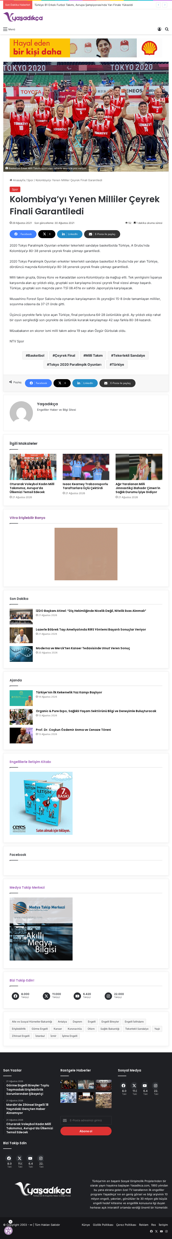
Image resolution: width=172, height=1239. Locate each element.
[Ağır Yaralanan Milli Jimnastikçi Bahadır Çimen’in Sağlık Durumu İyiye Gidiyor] (139, 467)
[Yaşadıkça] (23, 17)
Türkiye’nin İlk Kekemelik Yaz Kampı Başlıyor (69, 692)
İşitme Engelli (69, 1035)
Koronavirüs (75, 1028)
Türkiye (118, 364)
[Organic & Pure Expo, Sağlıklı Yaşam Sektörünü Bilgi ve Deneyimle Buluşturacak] (21, 717)
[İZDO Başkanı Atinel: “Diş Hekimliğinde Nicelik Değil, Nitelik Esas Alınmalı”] (21, 616)
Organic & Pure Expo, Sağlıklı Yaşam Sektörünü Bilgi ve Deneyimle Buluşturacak (96, 711)
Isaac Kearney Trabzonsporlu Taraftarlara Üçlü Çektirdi (85, 486)
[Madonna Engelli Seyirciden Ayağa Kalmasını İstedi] (68, 1084)
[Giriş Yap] (159, 29)
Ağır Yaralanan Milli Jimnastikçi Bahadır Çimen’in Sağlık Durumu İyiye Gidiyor (138, 488)
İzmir (53, 1035)
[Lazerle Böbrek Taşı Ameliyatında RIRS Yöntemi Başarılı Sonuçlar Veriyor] (21, 635)
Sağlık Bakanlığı (109, 1028)
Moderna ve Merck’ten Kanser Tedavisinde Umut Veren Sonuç (83, 648)
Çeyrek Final (65, 355)
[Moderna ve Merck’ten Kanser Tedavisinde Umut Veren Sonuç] (21, 654)
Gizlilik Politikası (103, 1224)
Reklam (143, 1224)
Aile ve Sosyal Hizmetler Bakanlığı (32, 1021)
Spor (30, 180)
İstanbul (40, 1035)
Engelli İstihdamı (134, 1021)
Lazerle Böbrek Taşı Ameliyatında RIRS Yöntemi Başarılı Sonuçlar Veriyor (91, 629)
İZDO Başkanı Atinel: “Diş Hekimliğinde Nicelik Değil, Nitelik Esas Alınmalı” (91, 611)
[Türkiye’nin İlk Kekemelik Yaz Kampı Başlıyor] (21, 698)
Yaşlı (157, 1028)
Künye (86, 1224)
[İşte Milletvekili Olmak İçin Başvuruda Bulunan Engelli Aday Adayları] (104, 1085)
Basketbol (36, 355)
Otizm (91, 1028)
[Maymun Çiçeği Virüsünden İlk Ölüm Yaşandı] (68, 1097)
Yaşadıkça (47, 403)
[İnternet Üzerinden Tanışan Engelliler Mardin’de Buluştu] (104, 1100)
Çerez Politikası (126, 1224)
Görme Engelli (40, 1028)
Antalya (62, 1021)
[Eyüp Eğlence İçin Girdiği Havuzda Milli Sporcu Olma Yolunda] (86, 1084)
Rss (153, 1224)
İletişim (163, 1224)
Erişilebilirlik (19, 1028)
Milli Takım (94, 355)
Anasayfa (18, 180)
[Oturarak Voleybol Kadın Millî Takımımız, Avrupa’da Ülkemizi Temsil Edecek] (33, 467)
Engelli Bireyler (110, 1021)
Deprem (77, 1021)
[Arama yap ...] (167, 29)
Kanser (58, 1028)
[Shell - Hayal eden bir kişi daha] (86, 47)
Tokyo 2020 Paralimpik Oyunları (75, 364)
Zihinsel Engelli (21, 1035)
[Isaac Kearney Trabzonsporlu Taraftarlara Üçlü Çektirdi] (86, 467)
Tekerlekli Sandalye (129, 355)
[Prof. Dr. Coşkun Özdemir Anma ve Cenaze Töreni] (21, 735)
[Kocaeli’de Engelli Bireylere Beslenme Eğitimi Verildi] (86, 1096)
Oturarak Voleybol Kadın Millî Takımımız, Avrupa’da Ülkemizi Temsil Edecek (32, 488)
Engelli (92, 1021)
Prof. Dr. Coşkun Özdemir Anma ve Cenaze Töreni (73, 730)
